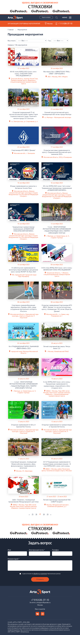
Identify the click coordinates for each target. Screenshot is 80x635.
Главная (10, 30)
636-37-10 (65, 24)
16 (36, 514)
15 (32, 514)
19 (47, 514)
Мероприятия (22, 30)
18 (44, 514)
